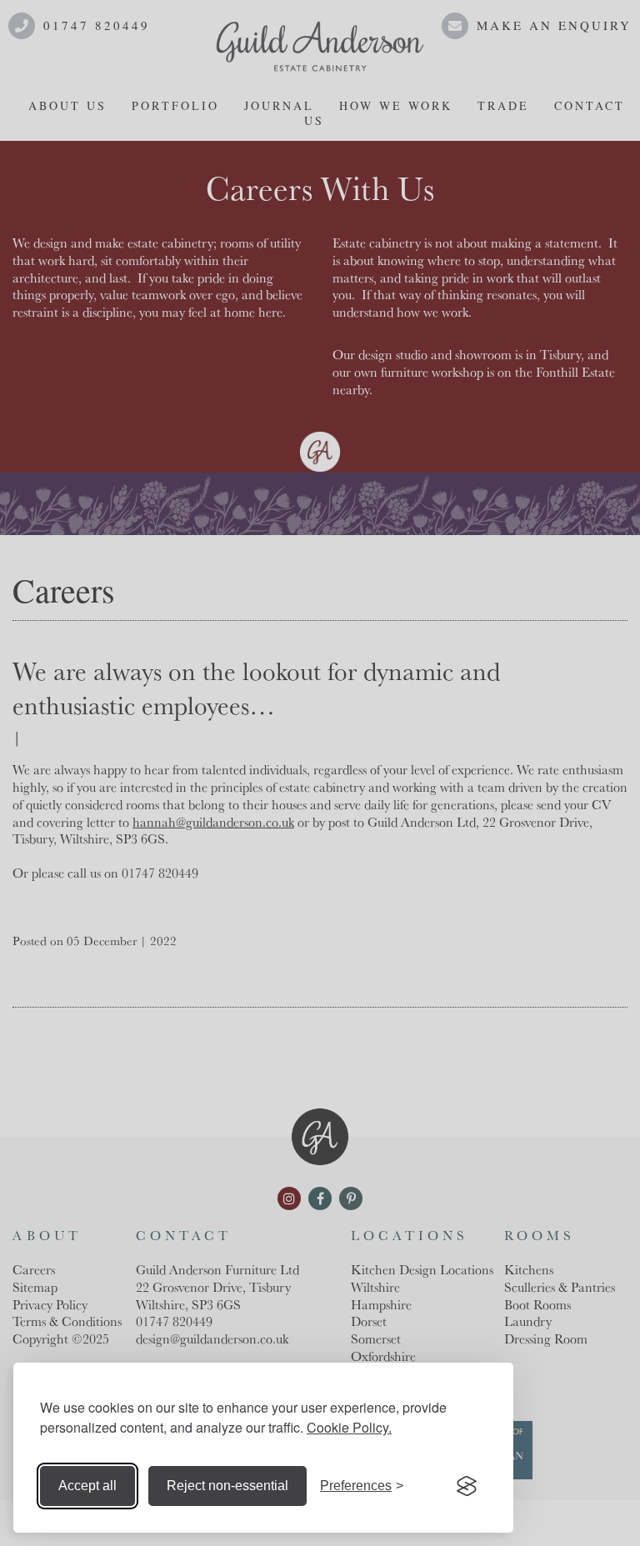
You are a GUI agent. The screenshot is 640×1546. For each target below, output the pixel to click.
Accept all (87, 1485)
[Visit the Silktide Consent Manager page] (467, 1486)
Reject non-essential (227, 1485)
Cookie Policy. (349, 1427)
